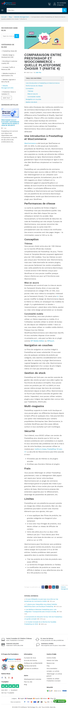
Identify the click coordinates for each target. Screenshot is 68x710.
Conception (29, 88)
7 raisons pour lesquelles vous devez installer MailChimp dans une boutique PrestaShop (40, 605)
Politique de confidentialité (33, 663)
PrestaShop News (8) (10, 51)
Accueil (3, 17)
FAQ (48, 666)
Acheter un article (53, 671)
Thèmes (30, 91)
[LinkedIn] (53, 587)
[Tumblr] (57, 587)
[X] (46, 587)
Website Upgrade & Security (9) (8, 81)
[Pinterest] (50, 587)
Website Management (21, 17)
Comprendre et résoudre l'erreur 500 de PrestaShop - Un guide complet (43, 618)
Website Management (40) (7, 87)
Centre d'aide (51, 658)
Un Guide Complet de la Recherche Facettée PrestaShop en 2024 (40, 623)
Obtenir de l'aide (52, 660)
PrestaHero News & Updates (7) (8, 93)
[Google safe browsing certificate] (50, 691)
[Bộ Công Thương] (64, 691)
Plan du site (28, 682)
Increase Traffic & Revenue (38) (8, 68)
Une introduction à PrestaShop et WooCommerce (43, 83)
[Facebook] (43, 587)
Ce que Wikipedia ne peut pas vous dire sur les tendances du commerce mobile (41, 600)
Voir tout (6, 98)
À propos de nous (30, 658)
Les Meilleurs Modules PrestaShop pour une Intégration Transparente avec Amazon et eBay (40, 610)
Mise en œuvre (33, 94)
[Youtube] (12, 677)
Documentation (52, 668)
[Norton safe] (57, 691)
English (22, 698)
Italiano (45, 698)
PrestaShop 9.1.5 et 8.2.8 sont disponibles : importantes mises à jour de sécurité (10, 122)
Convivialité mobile (34, 96)
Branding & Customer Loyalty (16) (9, 62)
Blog (10, 17)
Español (37, 698)
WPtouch (50, 341)
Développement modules (32, 679)
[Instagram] (9, 677)
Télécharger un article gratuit (54, 675)
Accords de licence (30, 660)
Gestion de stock (31, 102)
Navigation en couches (33, 99)
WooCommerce (30, 143)
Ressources (50, 663)
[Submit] (64, 10)
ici (58, 296)
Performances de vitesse (34, 86)
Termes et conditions (31, 668)
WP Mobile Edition (37, 341)
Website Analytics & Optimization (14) (8, 74)
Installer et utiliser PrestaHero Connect (53, 680)
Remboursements (30, 666)
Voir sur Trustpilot (7, 693)
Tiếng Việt (53, 698)
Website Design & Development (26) (7, 56)
